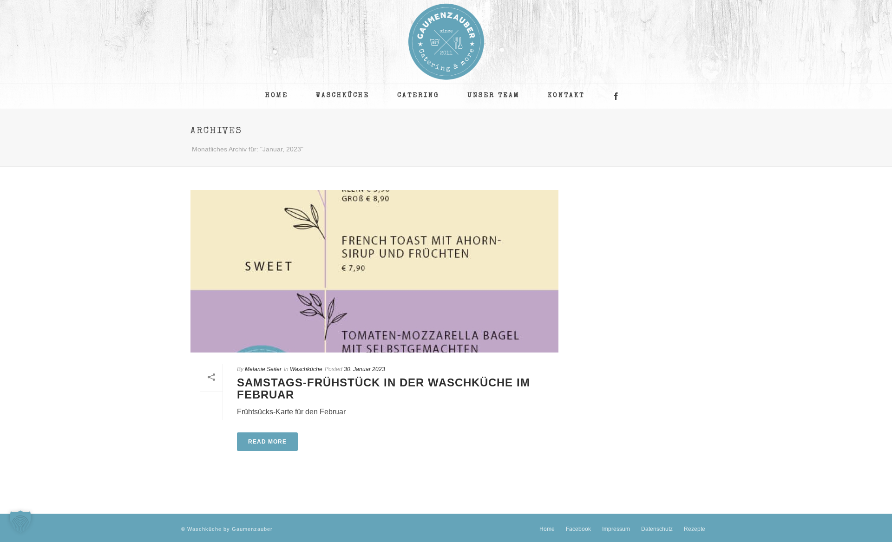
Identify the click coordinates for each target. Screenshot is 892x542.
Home (276, 95)
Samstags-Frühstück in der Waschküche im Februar (383, 388)
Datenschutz (657, 529)
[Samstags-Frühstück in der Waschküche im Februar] (374, 271)
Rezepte (694, 529)
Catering (418, 95)
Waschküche (342, 95)
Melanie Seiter (263, 369)
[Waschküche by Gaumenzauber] (446, 42)
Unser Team (493, 95)
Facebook (578, 529)
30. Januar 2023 (364, 369)
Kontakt (566, 95)
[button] (20, 521)
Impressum (616, 529)
